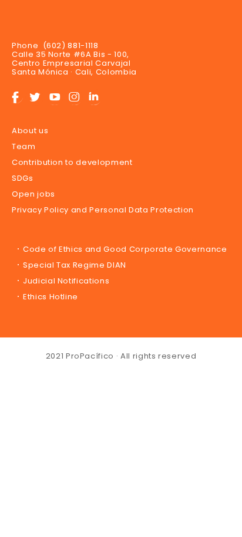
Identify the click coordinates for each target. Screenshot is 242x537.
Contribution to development (72, 162)
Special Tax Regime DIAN (74, 265)
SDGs (22, 178)
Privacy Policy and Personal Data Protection (103, 209)
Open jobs (33, 194)
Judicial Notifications (66, 280)
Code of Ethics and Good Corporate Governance (125, 249)
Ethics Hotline (50, 296)
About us (30, 130)
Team (24, 146)
